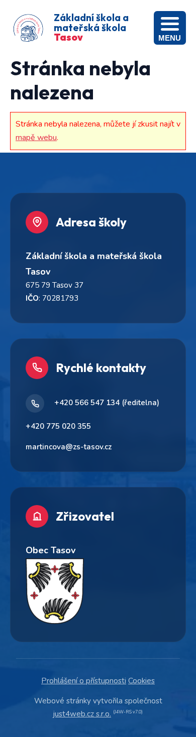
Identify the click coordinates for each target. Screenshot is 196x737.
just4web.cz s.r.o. (82, 714)
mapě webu (36, 137)
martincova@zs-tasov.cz (69, 447)
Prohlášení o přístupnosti (83, 681)
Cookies (141, 681)
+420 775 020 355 (58, 426)
